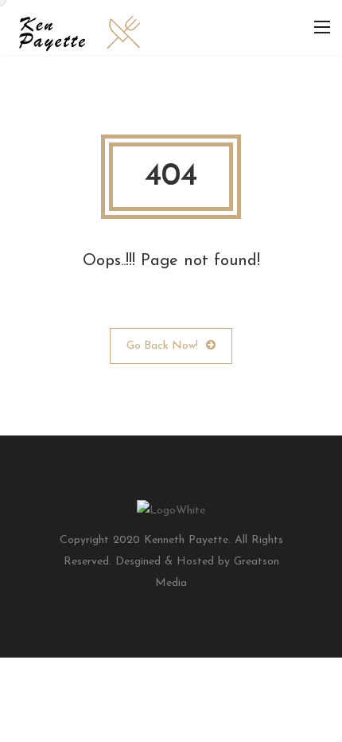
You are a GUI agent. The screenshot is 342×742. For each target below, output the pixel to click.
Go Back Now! (162, 346)
